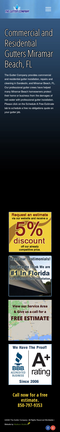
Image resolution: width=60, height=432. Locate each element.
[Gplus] (53, 427)
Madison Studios (20, 424)
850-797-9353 (30, 405)
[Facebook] (48, 427)
